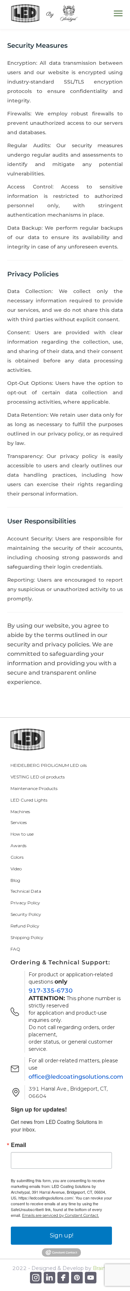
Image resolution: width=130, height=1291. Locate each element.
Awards (18, 845)
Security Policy (25, 914)
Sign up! (61, 1235)
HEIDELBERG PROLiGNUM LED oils (48, 765)
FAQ (15, 949)
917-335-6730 (51, 990)
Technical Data (25, 891)
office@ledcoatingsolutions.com (76, 1076)
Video (16, 868)
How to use (22, 834)
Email (18, 1145)
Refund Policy (24, 926)
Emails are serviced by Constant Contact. (60, 1215)
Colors (16, 857)
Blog (15, 880)
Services (18, 822)
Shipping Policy (26, 937)
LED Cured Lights (28, 800)
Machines (20, 811)
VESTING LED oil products (37, 777)
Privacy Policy (25, 902)
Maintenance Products (33, 788)
